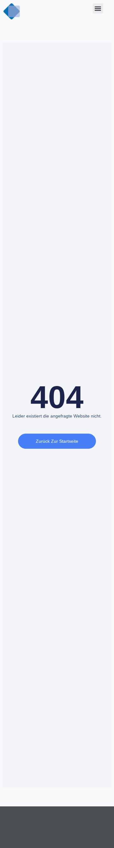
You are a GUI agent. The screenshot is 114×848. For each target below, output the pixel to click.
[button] (98, 8)
